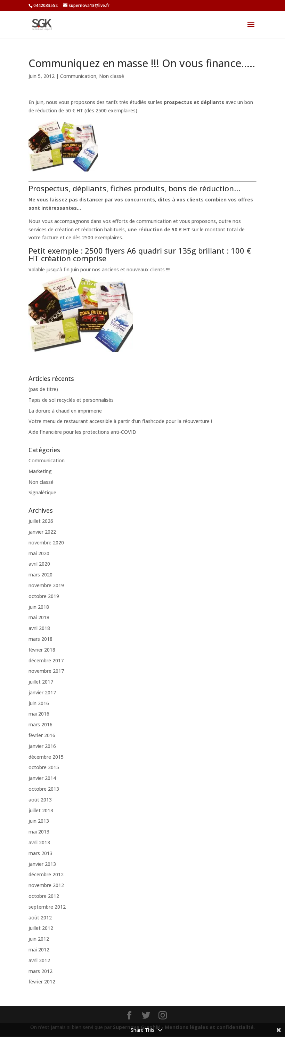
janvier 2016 (42, 746)
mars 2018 (40, 639)
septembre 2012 (47, 906)
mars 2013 (40, 853)
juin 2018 (38, 607)
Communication (78, 76)
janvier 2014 (42, 778)
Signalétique (42, 492)
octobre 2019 (43, 596)
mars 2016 (40, 724)
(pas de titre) (43, 389)
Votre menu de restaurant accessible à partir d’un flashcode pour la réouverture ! (120, 421)
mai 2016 (38, 713)
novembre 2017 (46, 671)
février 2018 (41, 649)
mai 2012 (38, 949)
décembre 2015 (46, 756)
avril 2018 (39, 628)
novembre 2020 (46, 542)
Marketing (40, 471)
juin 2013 (38, 820)
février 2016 (41, 735)
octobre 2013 (43, 788)
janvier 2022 (42, 531)
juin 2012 (38, 938)
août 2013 (40, 799)
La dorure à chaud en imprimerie (65, 410)
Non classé (111, 76)
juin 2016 (38, 703)
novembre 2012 (46, 885)
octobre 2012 (43, 896)
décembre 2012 (46, 874)
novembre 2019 (46, 585)
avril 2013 (39, 842)
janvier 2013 (42, 864)
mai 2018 (38, 617)
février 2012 (41, 981)
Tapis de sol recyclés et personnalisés (71, 400)
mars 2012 (40, 971)
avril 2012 (39, 960)
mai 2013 (38, 831)
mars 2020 (40, 574)
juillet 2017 (40, 681)
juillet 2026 (40, 521)
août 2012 (40, 917)
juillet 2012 (40, 928)
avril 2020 (39, 563)
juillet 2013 (40, 810)
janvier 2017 (42, 692)
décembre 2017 (46, 660)
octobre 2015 (43, 767)
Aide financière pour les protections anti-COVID (82, 432)
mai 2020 (38, 553)
